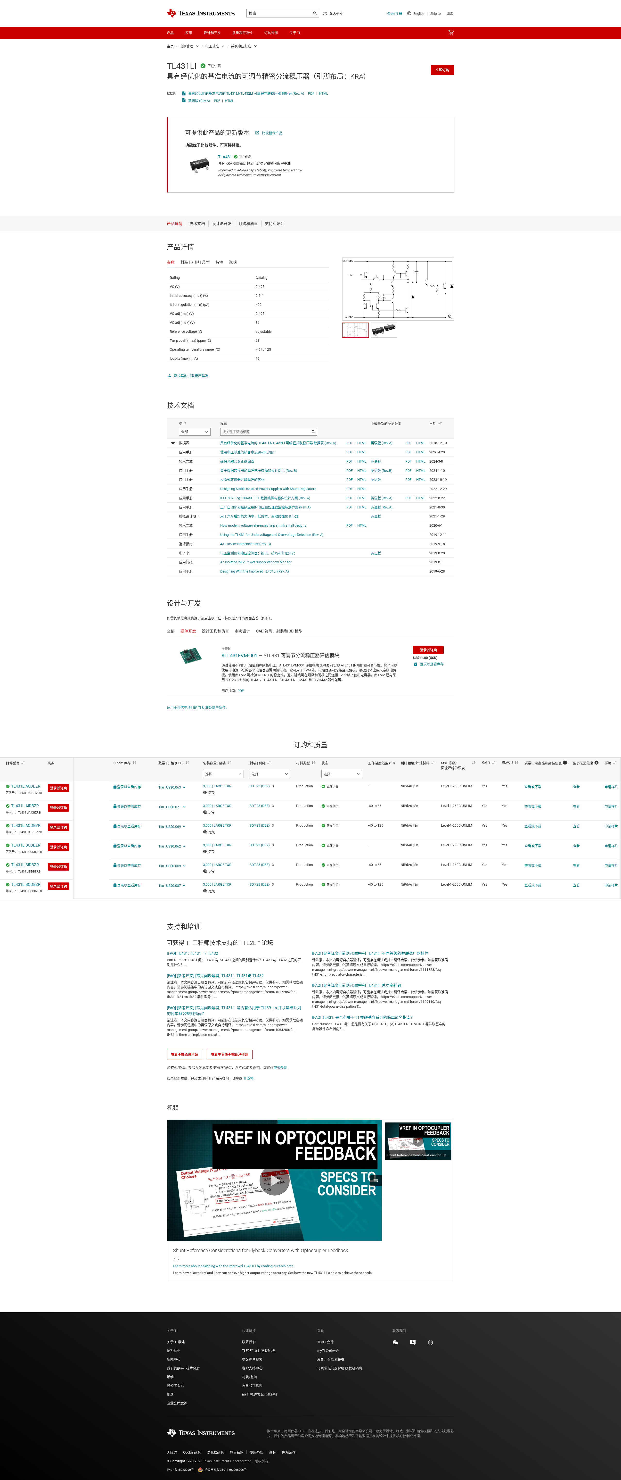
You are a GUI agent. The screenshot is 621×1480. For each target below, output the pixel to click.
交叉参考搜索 (252, 1359)
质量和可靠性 (252, 1386)
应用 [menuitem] (188, 33)
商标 (272, 1452)
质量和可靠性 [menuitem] (242, 33)
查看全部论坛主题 (184, 1054)
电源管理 (186, 46)
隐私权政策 (215, 1452)
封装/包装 (249, 1377)
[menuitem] (451, 33)
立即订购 (442, 70)
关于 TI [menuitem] (295, 33)
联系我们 (249, 1342)
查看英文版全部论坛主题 (229, 1054)
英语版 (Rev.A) (199, 101)
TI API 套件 (325, 1342)
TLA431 (225, 157)
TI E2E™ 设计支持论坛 (258, 1351)
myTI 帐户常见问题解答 (260, 1394)
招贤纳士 (173, 1351)
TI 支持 (248, 1078)
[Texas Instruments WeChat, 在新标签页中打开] (395, 1344)
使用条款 (280, 1068)
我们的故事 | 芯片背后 (183, 1368)
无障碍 (172, 1452)
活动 (170, 1377)
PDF (311, 93)
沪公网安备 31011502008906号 (226, 1470)
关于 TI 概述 (176, 1342)
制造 (170, 1394)
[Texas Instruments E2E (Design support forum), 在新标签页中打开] (413, 1344)
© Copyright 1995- (184, 1461)
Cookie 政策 (192, 1452)
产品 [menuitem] (170, 33)
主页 (170, 46)
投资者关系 (175, 1386)
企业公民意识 (177, 1403)
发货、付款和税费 (330, 1359)
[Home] (201, 13)
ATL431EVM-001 (239, 655)
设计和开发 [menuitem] (212, 33)
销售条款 (237, 1452)
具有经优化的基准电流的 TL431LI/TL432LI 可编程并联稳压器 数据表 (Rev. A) (246, 93)
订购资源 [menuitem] (271, 33)
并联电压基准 (241, 46)
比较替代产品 (272, 133)
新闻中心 (173, 1359)
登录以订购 (428, 650)
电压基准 (212, 46)
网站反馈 (289, 1452)
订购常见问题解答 (330, 1368)
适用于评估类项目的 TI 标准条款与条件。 (198, 707)
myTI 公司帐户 (328, 1351)
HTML (323, 93)
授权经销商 (353, 1368)
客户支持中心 (252, 1368)
